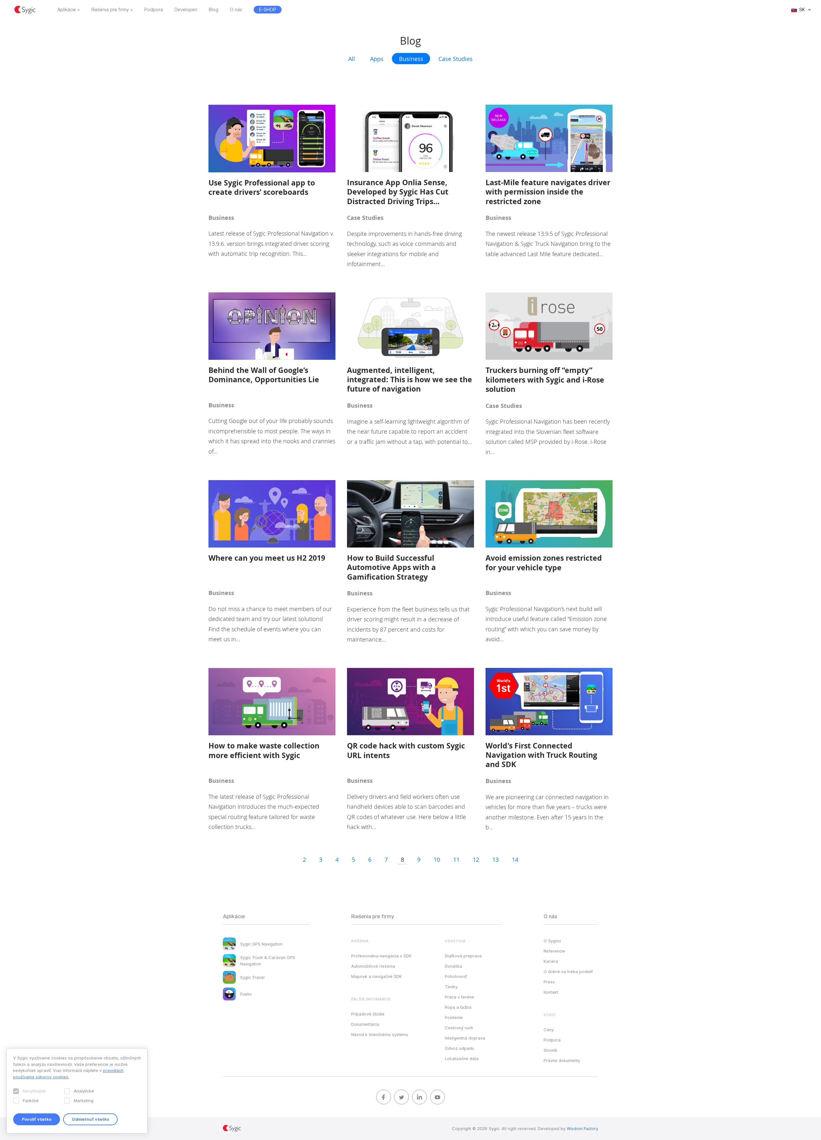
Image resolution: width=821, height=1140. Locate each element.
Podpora (153, 9)
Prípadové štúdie (368, 1013)
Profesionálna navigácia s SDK (381, 955)
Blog (213, 9)
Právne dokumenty (562, 1060)
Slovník (550, 1050)
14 (515, 859)
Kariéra (551, 961)
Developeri (185, 9)
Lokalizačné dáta (461, 1058)
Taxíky (451, 986)
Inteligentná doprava (465, 1038)
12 (476, 859)
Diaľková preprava (463, 955)
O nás (236, 9)
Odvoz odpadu (459, 1048)
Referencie (554, 951)
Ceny (549, 1029)
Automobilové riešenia (373, 966)
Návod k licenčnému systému (379, 1034)
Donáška (453, 966)
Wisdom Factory (582, 1128)
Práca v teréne (459, 996)
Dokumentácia (365, 1024)
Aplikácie (66, 9)
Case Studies (455, 59)
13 (495, 859)
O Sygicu (552, 940)
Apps (377, 59)
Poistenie (454, 1017)
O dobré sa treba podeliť (568, 971)
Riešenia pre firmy (110, 9)
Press (549, 981)
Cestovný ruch (459, 1027)
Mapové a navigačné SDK (376, 976)
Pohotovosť (456, 976)
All (351, 59)
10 (437, 859)
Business (411, 59)
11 (456, 859)
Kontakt (551, 992)
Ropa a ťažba (458, 1007)
